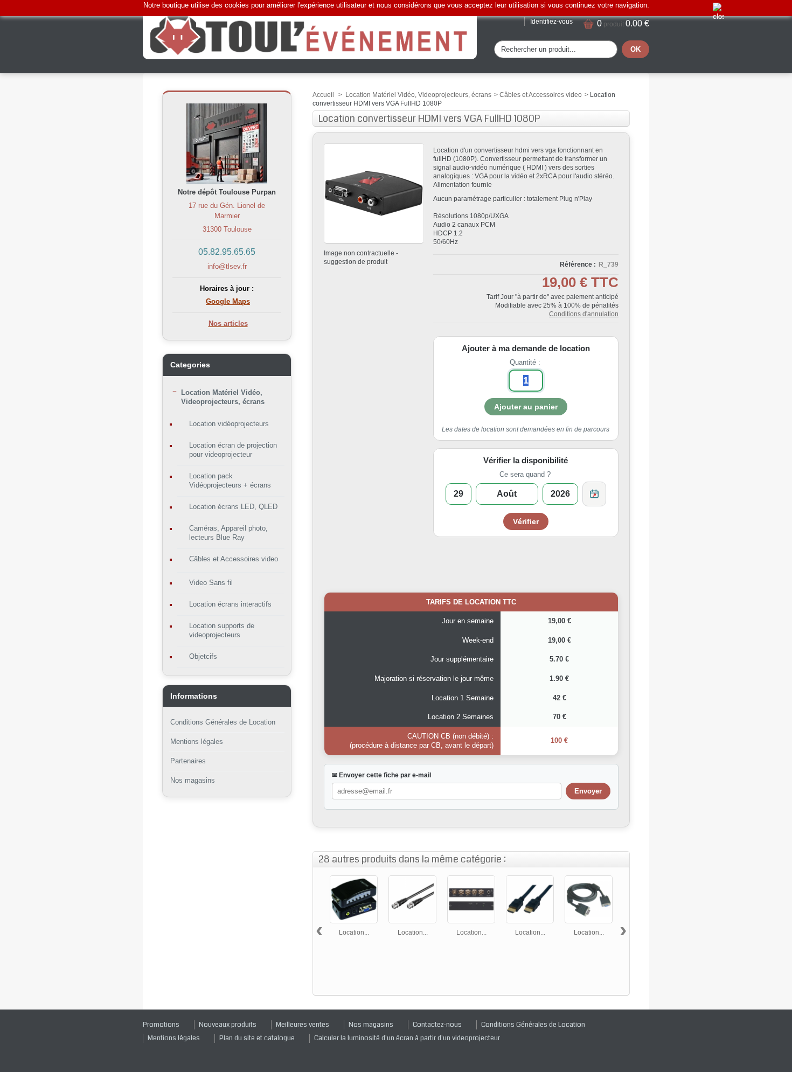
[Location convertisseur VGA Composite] (353, 899)
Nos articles (228, 323)
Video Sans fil (211, 583)
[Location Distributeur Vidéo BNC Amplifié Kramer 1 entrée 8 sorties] (471, 899)
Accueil (323, 95)
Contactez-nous (437, 1024)
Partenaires (188, 761)
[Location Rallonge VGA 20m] (588, 899)
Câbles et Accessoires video (233, 559)
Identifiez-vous (551, 21)
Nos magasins (192, 780)
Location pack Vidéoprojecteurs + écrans (230, 480)
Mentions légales (196, 741)
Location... (354, 932)
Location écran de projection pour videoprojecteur (233, 449)
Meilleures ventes (302, 1024)
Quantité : (525, 362)
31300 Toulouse (227, 229)
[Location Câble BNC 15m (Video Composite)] (412, 899)
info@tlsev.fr (227, 266)
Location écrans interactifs (230, 604)
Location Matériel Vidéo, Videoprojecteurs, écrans (223, 397)
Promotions (161, 1024)
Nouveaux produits (227, 1024)
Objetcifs (203, 656)
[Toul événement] (310, 34)
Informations (193, 696)
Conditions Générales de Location (222, 722)
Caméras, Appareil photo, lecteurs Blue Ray (228, 532)
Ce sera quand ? (525, 474)
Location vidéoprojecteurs (229, 424)
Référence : (578, 264)
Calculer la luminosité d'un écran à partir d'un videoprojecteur (407, 1038)
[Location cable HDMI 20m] (529, 899)
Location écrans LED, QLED (233, 507)
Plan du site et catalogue (257, 1038)
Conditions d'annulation (584, 314)
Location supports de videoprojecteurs (221, 630)
